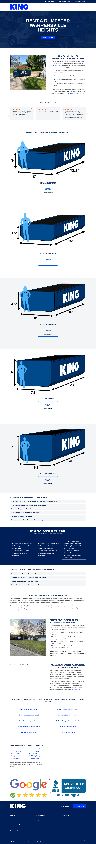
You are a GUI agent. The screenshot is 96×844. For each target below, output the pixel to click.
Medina (62, 830)
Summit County (17, 751)
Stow (73, 824)
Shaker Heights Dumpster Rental (28, 715)
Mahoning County (35, 756)
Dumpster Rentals (58, 7)
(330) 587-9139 (51, 1)
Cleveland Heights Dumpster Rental (29, 726)
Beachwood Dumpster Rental (67, 715)
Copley (62, 822)
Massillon (74, 818)
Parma (73, 820)
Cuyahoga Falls (64, 824)
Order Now (81, 7)
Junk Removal (39, 826)
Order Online (48, 37)
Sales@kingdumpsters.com (19, 830)
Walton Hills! (77, 689)
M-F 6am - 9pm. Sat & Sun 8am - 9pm (72, 1)
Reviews (37, 830)
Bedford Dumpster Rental (29, 732)
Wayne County (16, 756)
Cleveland (63, 820)
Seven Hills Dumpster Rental (28, 709)
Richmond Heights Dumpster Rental (67, 721)
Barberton (63, 818)
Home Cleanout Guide (40, 818)
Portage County (35, 751)
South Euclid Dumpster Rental (28, 721)
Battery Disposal (39, 820)
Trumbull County (35, 758)
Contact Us (38, 832)
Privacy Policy (38, 841)
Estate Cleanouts (39, 824)
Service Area (70, 7)
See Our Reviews (64, 806)
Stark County (16, 753)
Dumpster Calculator (42, 7)
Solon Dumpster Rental (67, 732)
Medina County (17, 758)
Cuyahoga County (35, 753)
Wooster (74, 826)
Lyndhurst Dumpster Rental (67, 726)
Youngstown (75, 828)
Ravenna (74, 822)
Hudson (63, 828)
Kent (62, 826)
